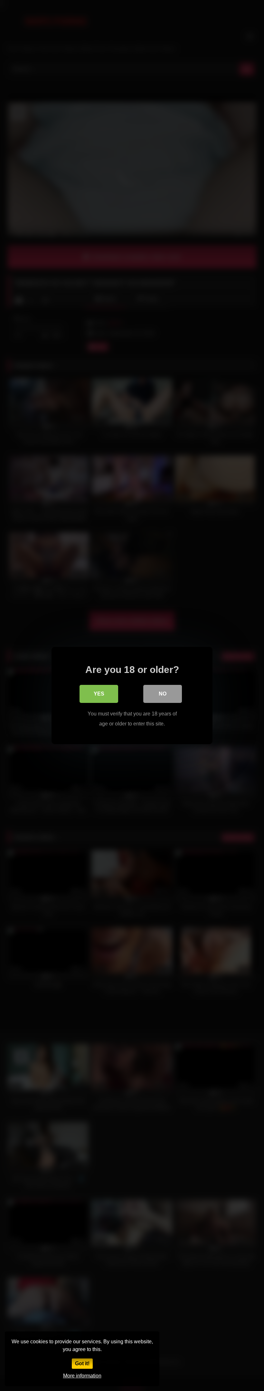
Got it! (82, 1363)
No (162, 693)
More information (82, 1375)
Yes (99, 693)
